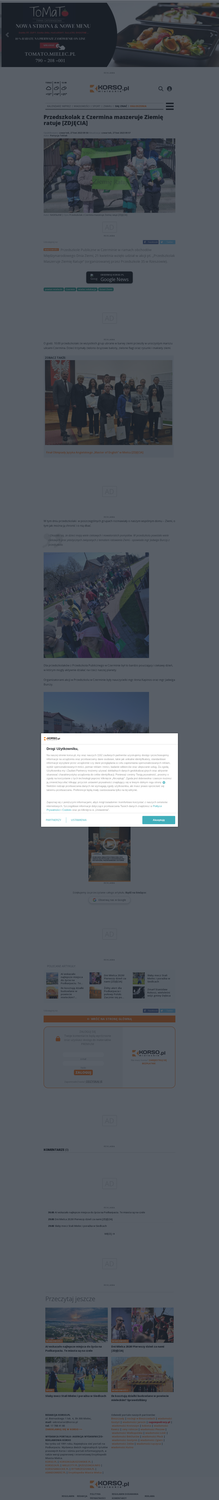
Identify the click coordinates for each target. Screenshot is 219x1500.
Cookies (67, 809)
